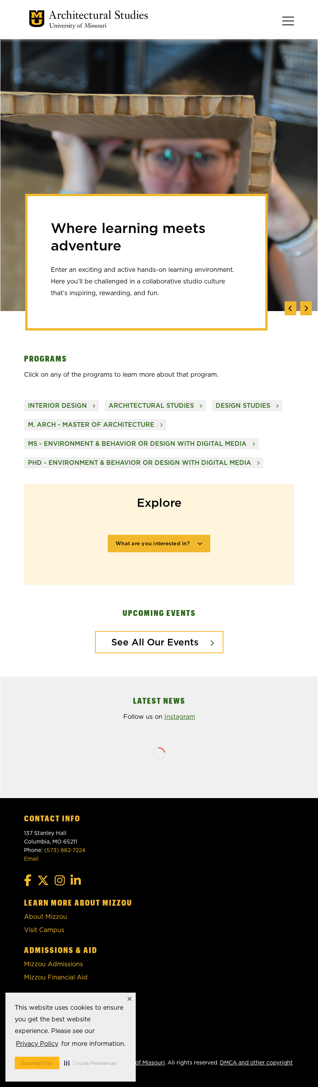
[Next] (306, 308)
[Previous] (290, 308)
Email (31, 859)
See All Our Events (155, 642)
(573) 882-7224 (64, 850)
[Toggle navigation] (288, 21)
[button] (90, 1063)
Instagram (179, 716)
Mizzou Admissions (53, 964)
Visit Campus (44, 930)
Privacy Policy (37, 1043)
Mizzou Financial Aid (56, 977)
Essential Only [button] (37, 1063)
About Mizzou (45, 916)
